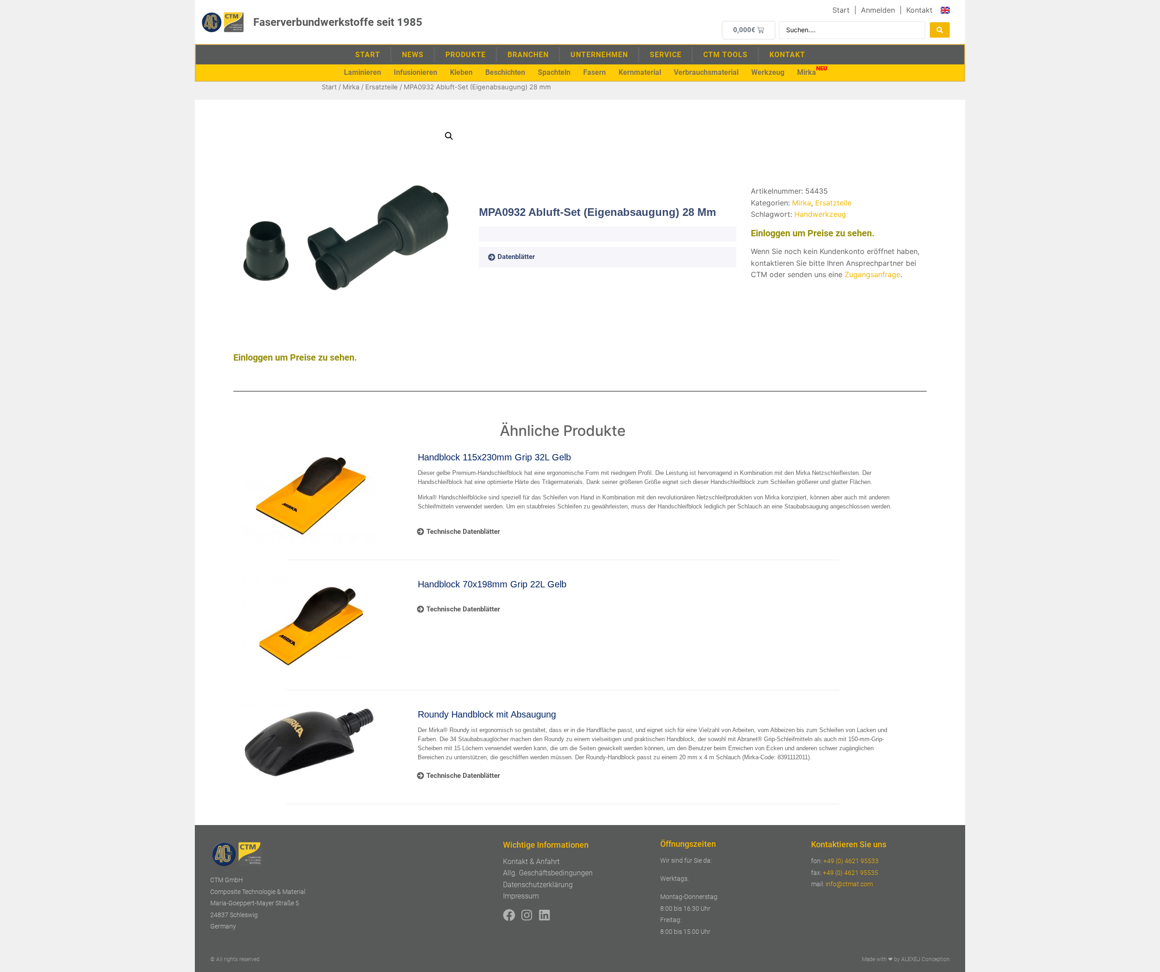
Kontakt (787, 54)
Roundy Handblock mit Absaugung (487, 714)
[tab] (524, 257)
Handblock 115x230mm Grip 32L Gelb (494, 457)
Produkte (465, 54)
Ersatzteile (381, 87)
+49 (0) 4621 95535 (850, 872)
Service (666, 54)
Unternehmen (599, 54)
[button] (362, 72)
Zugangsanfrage (872, 274)
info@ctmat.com (849, 884)
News (413, 54)
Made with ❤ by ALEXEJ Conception (906, 959)
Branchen (528, 54)
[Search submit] (940, 30)
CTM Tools (725, 54)
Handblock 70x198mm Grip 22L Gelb (492, 584)
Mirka (351, 87)
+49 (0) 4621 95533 (851, 861)
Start (367, 54)
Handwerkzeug (820, 214)
